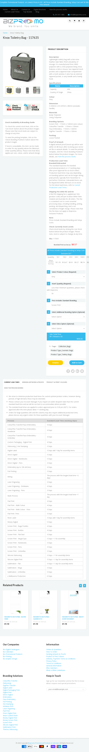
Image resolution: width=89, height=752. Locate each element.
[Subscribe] (54, 21)
